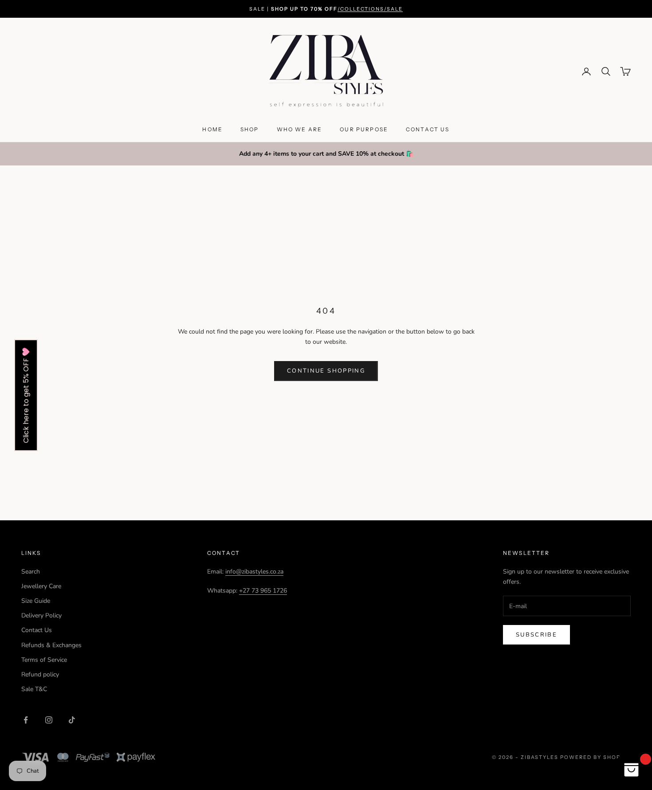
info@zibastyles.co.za (254, 571)
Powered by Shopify (595, 757)
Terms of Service (44, 660)
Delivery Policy (41, 615)
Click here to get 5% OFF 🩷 (26, 395)
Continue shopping (326, 371)
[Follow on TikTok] (71, 719)
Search (30, 571)
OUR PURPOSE (364, 129)
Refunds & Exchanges (51, 645)
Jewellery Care (41, 586)
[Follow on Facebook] (25, 719)
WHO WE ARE (299, 129)
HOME (212, 129)
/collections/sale (370, 9)
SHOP (249, 129)
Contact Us (36, 630)
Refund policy (40, 674)
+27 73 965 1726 (263, 590)
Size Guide (35, 601)
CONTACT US (428, 129)
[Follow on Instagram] (48, 719)
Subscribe (536, 635)
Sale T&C (34, 689)
